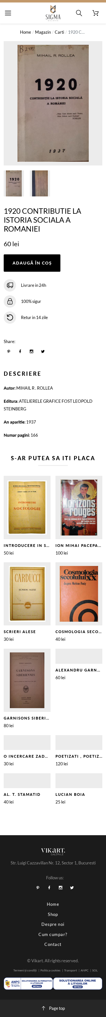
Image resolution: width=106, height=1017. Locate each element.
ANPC (84, 970)
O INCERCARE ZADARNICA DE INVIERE (46, 756)
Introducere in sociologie (37, 545)
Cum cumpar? (52, 934)
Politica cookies (50, 970)
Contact (52, 944)
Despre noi (53, 924)
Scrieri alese (20, 631)
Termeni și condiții (25, 970)
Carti (59, 32)
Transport (70, 970)
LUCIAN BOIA (70, 794)
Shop (53, 914)
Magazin (43, 32)
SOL (95, 970)
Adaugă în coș (32, 263)
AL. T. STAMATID (22, 794)
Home (25, 32)
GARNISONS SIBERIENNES (32, 718)
